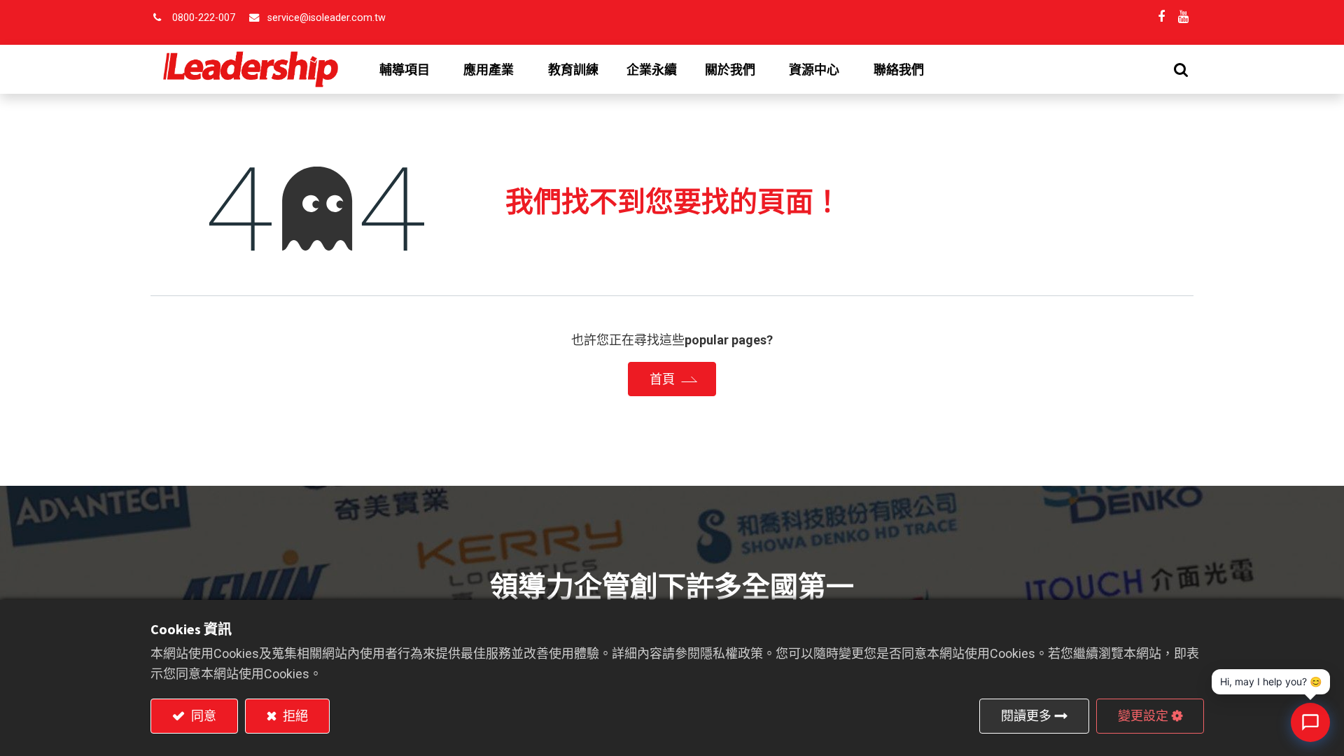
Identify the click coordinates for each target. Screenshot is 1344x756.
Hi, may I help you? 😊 (1271, 681)
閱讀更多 (1026, 716)
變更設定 (1143, 716)
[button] (1181, 70)
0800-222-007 (203, 18)
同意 (202, 716)
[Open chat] (1310, 722)
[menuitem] (573, 70)
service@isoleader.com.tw (326, 18)
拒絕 (294, 716)
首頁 (662, 379)
